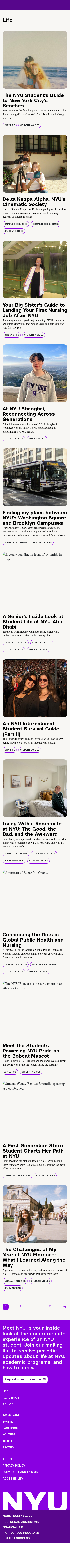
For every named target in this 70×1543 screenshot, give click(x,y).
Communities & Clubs (46, 224)
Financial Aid (13, 1527)
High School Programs (21, 1533)
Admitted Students (15, 542)
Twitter (9, 1421)
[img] (35, 60)
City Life (9, 125)
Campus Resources (15, 224)
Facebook (10, 1428)
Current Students (15, 642)
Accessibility (13, 1478)
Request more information (23, 1379)
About (7, 1459)
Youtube (9, 1434)
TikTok (7, 1441)
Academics (11, 1398)
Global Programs (15, 1281)
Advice (8, 1404)
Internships (11, 335)
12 (50, 1306)
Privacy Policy (14, 1465)
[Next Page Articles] (64, 1307)
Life (5, 1391)
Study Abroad (37, 438)
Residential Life (41, 642)
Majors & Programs (44, 964)
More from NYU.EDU (17, 1516)
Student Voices (29, 125)
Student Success (16, 1538)
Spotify (8, 1447)
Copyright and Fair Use (21, 1472)
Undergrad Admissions (21, 1522)
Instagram (11, 1415)
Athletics (10, 1071)
